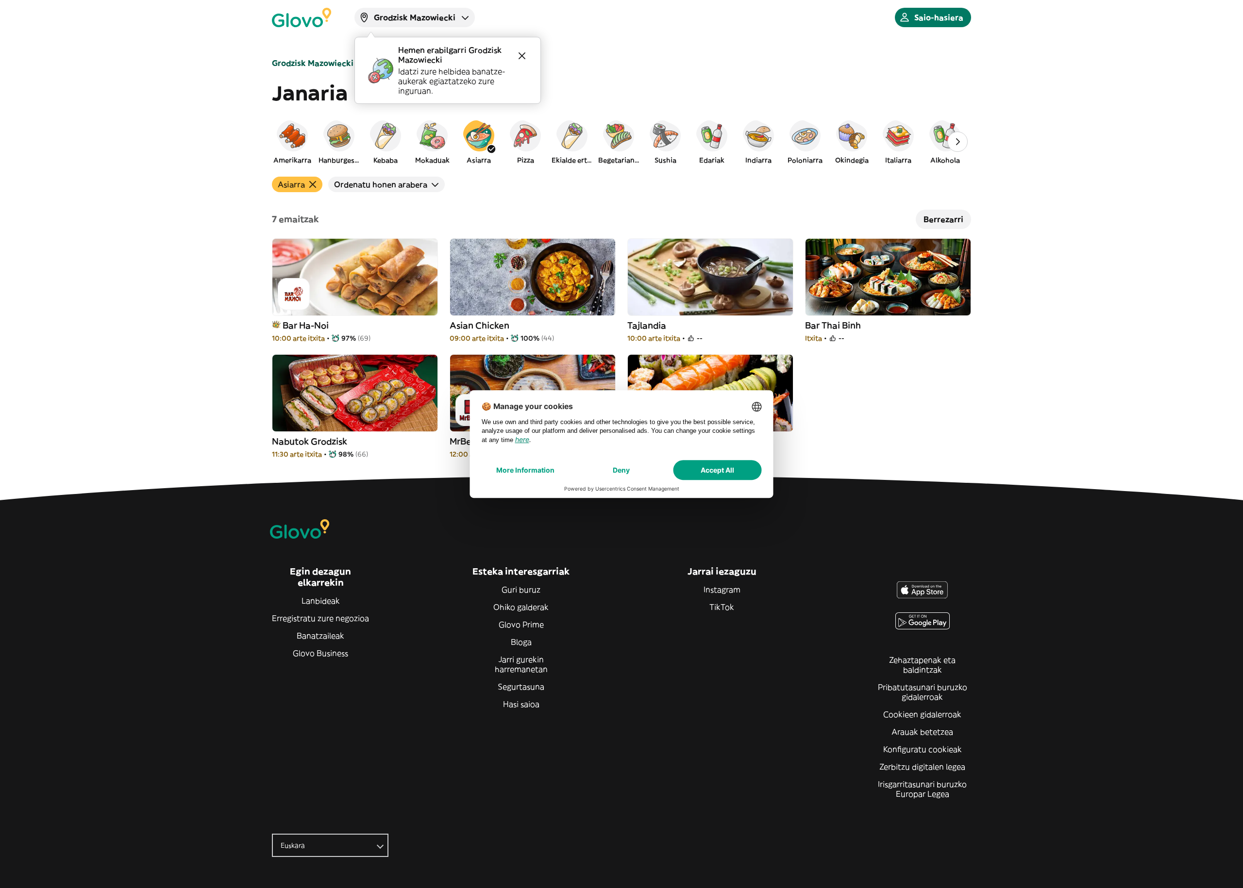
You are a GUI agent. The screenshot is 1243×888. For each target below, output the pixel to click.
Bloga (521, 642)
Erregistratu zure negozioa (320, 618)
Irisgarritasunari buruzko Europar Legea (922, 789)
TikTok (721, 607)
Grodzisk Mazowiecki (312, 63)
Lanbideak (321, 601)
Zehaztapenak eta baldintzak (922, 664)
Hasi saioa (521, 704)
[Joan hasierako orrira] (301, 17)
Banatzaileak (320, 636)
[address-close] (522, 56)
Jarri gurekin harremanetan (521, 664)
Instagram (722, 589)
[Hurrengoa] (957, 141)
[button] (292, 141)
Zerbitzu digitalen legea (922, 767)
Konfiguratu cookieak (922, 749)
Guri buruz (521, 589)
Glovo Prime (521, 624)
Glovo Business (320, 653)
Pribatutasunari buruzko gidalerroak (922, 692)
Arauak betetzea (922, 732)
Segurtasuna (521, 686)
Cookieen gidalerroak (922, 714)
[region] (621, 141)
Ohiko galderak (521, 607)
